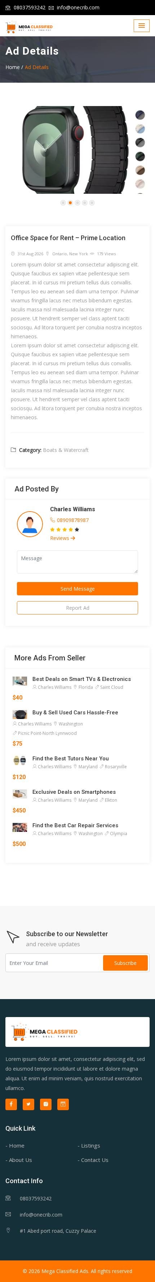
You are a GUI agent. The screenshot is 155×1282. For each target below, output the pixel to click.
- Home (15, 1145)
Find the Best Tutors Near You (70, 758)
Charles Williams (72, 509)
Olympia (118, 833)
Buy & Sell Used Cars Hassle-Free (75, 712)
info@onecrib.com (77, 7)
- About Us (18, 1159)
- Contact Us (93, 1159)
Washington (70, 724)
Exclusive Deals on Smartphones (74, 792)
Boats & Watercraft (66, 450)
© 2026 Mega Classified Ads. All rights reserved (77, 1271)
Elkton (110, 800)
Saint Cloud (111, 687)
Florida (85, 687)
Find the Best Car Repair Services (75, 825)
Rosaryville (115, 767)
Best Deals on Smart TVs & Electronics (81, 679)
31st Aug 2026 (30, 253)
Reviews (60, 538)
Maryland (88, 767)
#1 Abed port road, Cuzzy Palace (58, 1230)
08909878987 (73, 520)
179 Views (106, 253)
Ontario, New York (69, 253)
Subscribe (125, 963)
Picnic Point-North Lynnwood (47, 733)
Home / (14, 67)
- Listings (89, 1145)
